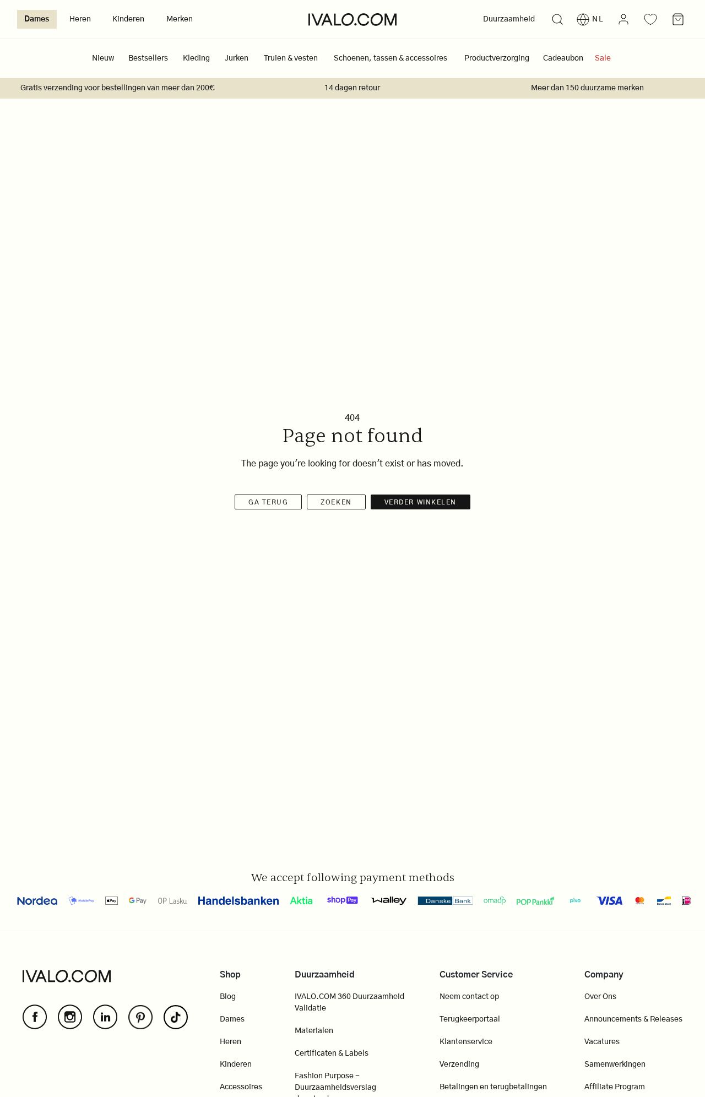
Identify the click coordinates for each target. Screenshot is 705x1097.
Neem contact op (469, 997)
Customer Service (476, 974)
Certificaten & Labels (331, 1053)
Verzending (459, 1064)
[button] (557, 19)
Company (603, 974)
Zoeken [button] (336, 502)
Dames (36, 19)
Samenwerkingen (615, 1064)
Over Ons (600, 997)
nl (598, 19)
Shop (230, 974)
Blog (228, 997)
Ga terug (268, 502)
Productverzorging (496, 58)
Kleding (196, 58)
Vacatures (602, 1042)
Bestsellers (148, 58)
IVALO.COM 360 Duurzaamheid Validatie (349, 1002)
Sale (603, 58)
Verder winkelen (420, 502)
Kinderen (128, 19)
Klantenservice (466, 1042)
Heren (80, 19)
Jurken (236, 58)
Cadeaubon (563, 58)
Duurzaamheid (509, 19)
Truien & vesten (291, 58)
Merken (179, 19)
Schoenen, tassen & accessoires (390, 58)
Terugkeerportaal (470, 1019)
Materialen (314, 1031)
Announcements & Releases (633, 1019)
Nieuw (103, 58)
